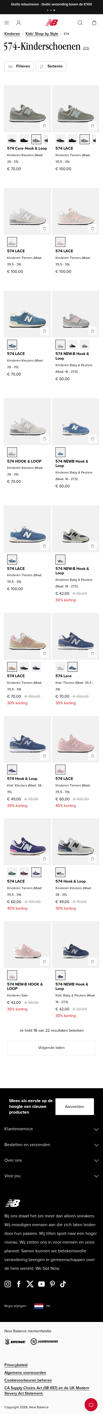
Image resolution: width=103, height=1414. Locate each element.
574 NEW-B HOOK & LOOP (25, 986)
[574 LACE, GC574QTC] (12, 667)
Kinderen (12, 33)
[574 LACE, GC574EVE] (72, 139)
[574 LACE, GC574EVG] (85, 139)
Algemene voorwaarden (25, 1372)
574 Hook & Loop (22, 778)
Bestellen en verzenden (27, 1144)
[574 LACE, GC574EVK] (60, 242)
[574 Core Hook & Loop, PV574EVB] (12, 139)
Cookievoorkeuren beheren (28, 1380)
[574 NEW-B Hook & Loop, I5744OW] (60, 560)
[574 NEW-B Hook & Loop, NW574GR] (85, 345)
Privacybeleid (15, 1365)
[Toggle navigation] (6, 22)
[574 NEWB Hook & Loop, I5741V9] (60, 452)
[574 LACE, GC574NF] (24, 872)
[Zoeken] (80, 22)
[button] (18, 22)
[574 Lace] (92, 653)
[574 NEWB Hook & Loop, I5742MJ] (60, 975)
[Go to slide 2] (51, 10)
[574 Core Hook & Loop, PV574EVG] (36, 139)
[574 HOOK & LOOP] (44, 438)
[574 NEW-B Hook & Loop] (92, 331)
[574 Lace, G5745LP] (60, 667)
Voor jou (12, 1176)
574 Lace (63, 676)
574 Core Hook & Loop (27, 148)
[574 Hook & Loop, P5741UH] (12, 770)
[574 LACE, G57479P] (12, 560)
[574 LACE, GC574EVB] (60, 139)
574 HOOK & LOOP (24, 461)
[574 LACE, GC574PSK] (60, 770)
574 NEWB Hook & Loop (71, 463)
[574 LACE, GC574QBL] (36, 667)
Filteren (21, 66)
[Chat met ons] (91, 1404)
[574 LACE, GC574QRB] (24, 667)
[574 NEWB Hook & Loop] (92, 438)
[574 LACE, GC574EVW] (12, 242)
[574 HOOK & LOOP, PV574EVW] (12, 452)
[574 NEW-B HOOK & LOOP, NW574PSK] (12, 975)
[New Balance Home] (51, 22)
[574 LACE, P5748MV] (12, 345)
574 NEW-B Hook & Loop (72, 356)
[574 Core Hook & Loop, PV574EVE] (24, 139)
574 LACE (64, 148)
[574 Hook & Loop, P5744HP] (60, 872)
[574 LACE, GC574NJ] (36, 872)
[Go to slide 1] (48, 10)
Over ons (13, 1160)
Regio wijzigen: (15, 1306)
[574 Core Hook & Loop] (44, 125)
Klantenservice (18, 1129)
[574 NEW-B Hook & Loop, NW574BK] (72, 345)
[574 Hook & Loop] (44, 756)
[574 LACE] (92, 125)
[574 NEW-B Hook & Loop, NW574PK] (60, 345)
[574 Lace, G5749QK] (72, 667)
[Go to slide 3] (55, 10)
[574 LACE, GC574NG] (12, 872)
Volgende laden (51, 1047)
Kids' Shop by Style (42, 33)
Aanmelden (74, 1106)
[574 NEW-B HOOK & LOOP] (44, 961)
